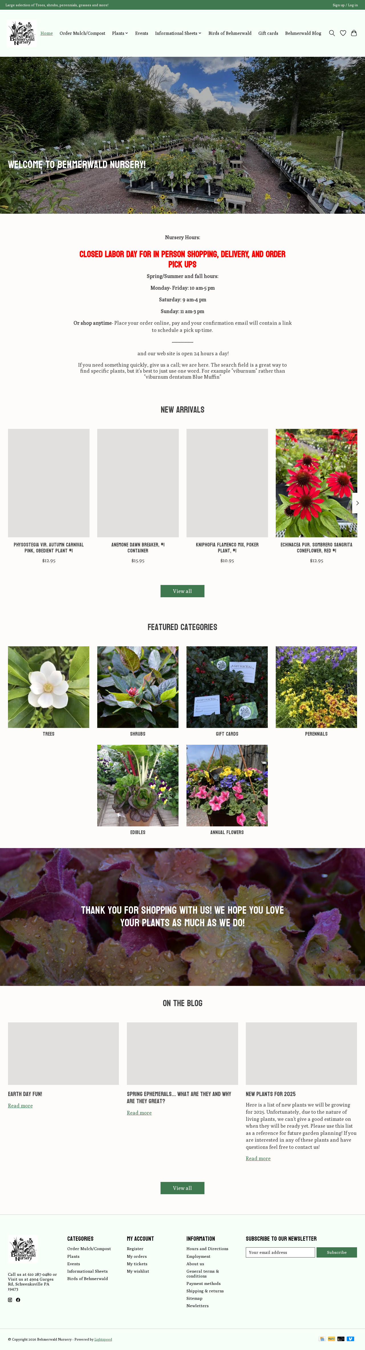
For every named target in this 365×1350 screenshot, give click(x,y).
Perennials (316, 734)
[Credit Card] (322, 1339)
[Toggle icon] (332, 33)
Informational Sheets (87, 1271)
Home (46, 33)
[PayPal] (331, 1339)
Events (141, 33)
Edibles (137, 832)
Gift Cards (227, 734)
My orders (137, 1256)
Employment (198, 1256)
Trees (48, 734)
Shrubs (137, 734)
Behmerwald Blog (303, 33)
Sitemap (194, 1298)
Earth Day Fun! (25, 1094)
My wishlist (138, 1271)
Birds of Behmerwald (230, 33)
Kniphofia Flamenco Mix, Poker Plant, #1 (227, 548)
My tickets (137, 1263)
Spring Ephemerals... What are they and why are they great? (179, 1098)
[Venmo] (350, 1339)
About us (195, 1263)
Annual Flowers (227, 832)
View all (182, 591)
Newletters (197, 1305)
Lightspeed (103, 1339)
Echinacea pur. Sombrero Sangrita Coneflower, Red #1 (316, 548)
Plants (73, 1256)
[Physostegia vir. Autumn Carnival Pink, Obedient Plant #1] (49, 483)
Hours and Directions (207, 1248)
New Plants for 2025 (271, 1094)
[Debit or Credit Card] (341, 1339)
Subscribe (337, 1252)
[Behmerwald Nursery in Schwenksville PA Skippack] (22, 33)
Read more (20, 1106)
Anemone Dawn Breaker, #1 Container (137, 548)
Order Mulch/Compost (82, 33)
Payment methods (203, 1283)
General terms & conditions (202, 1273)
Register (135, 1248)
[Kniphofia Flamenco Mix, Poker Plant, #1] (227, 483)
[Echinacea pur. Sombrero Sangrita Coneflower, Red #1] (316, 483)
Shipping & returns (205, 1290)
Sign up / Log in (345, 5)
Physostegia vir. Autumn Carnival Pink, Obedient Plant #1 (48, 548)
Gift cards (268, 33)
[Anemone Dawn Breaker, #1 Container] (138, 483)
